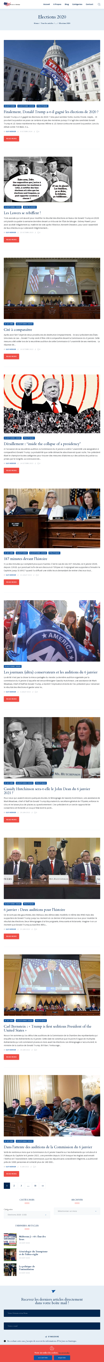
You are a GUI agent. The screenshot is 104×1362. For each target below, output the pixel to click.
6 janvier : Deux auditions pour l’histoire (34, 909)
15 (36, 1185)
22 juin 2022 (25, 929)
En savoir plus (64, 1353)
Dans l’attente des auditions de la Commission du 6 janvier (48, 1147)
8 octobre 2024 (26, 132)
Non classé (30, 207)
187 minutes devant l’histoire (25, 558)
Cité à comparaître (18, 329)
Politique (42, 106)
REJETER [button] (62, 1358)
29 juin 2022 (25, 813)
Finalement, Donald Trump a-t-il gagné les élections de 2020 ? (51, 111)
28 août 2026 (24, 1243)
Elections (10, 106)
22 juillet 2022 (26, 575)
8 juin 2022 (24, 1167)
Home (36, 23)
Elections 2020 (26, 106)
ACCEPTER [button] (43, 1358)
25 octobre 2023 (26, 233)
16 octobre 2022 (26, 349)
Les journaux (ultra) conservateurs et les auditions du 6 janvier (51, 672)
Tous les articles (47, 23)
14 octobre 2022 (26, 463)
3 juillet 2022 (25, 692)
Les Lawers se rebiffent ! (22, 213)
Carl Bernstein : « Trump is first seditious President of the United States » (47, 1028)
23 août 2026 (24, 1273)
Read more (11, 139)
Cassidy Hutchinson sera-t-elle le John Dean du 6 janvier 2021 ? (47, 791)
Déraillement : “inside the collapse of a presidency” (42, 443)
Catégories (8, 1209)
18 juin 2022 (25, 1050)
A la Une (9, 324)
